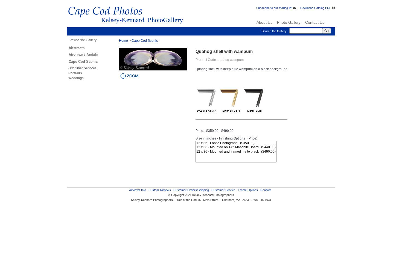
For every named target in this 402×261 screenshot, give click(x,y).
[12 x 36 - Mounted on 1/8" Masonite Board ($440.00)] (236, 147)
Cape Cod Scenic (83, 62)
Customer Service (223, 190)
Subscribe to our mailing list (274, 8)
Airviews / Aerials (83, 55)
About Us (264, 22)
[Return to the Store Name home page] (125, 26)
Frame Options (248, 190)
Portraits (75, 73)
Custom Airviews (159, 190)
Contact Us (314, 22)
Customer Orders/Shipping (191, 190)
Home (123, 41)
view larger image (129, 76)
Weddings (76, 78)
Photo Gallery (289, 22)
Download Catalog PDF (316, 8)
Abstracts (77, 48)
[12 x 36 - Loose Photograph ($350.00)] (236, 143)
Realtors (266, 190)
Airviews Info (137, 190)
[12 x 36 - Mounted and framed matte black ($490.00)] (236, 152)
